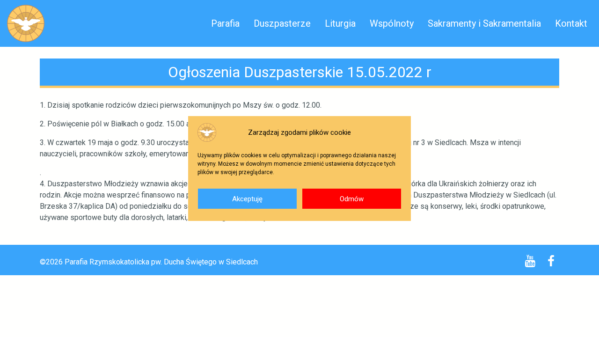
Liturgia (340, 23)
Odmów (352, 199)
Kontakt (571, 23)
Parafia (225, 23)
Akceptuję (247, 199)
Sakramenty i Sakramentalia (484, 23)
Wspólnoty (392, 23)
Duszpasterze (282, 23)
